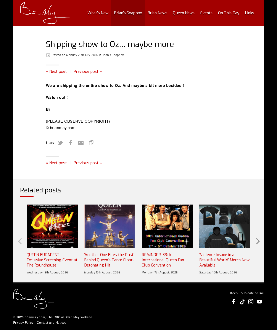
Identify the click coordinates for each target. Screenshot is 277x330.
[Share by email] (81, 142)
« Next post (56, 71)
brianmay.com (35, 317)
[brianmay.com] (45, 13)
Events (206, 13)
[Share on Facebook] (70, 142)
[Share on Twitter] (60, 142)
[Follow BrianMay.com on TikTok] (242, 301)
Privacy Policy (23, 322)
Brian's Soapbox (113, 55)
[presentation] (19, 240)
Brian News (157, 13)
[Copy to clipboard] (91, 142)
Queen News (184, 13)
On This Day (228, 13)
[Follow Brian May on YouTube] (259, 301)
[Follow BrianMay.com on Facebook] (233, 301)
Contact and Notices (51, 322)
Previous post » (88, 71)
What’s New (97, 13)
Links (249, 13)
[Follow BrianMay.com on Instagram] (250, 301)
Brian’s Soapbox (128, 13)
